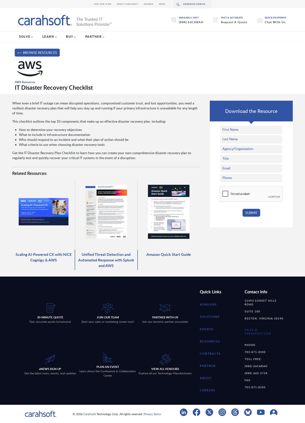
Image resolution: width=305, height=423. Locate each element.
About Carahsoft (127, 4)
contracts (210, 353)
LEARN (48, 36)
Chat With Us (275, 22)
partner (208, 366)
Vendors (208, 304)
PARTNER (93, 36)
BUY (69, 36)
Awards (149, 4)
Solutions (210, 317)
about (206, 378)
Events (206, 329)
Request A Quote (234, 22)
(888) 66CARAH (191, 22)
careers (207, 390)
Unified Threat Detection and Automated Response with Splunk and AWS (106, 260)
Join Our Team (102, 4)
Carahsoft (89, 414)
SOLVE (24, 36)
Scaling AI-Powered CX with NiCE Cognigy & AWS (44, 257)
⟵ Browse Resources (37, 52)
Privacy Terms (152, 414)
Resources (210, 341)
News (162, 4)
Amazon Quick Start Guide (168, 254)
